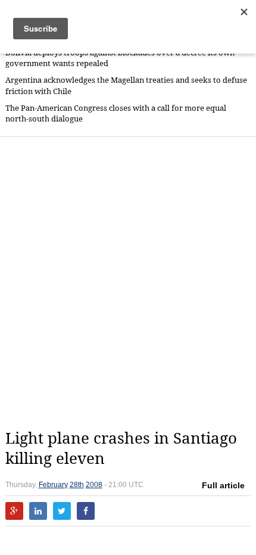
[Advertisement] (128, 283)
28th (77, 485)
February (53, 485)
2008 (94, 485)
